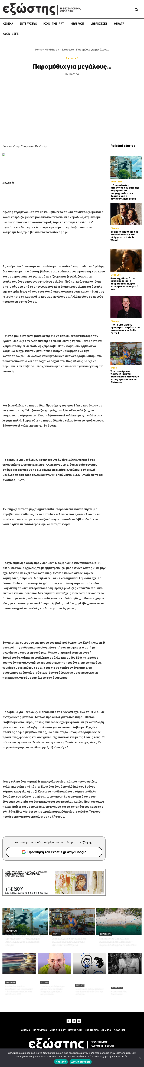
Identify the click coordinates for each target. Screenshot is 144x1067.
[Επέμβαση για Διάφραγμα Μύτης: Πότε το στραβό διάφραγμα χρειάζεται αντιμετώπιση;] (54, 963)
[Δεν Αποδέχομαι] (139, 1057)
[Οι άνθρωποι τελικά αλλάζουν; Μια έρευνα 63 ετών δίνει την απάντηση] (89, 963)
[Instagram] (74, 1021)
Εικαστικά (67, 49)
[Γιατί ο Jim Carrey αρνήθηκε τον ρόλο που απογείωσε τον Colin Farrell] (126, 307)
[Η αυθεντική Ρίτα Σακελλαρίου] (125, 963)
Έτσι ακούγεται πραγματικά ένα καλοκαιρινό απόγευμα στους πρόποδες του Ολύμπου (124, 376)
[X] (79, 1021)
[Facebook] (69, 1021)
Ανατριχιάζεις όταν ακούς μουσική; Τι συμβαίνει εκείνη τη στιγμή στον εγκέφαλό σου (124, 283)
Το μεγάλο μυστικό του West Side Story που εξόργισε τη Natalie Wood (124, 235)
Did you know (117, 988)
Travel (113, 368)
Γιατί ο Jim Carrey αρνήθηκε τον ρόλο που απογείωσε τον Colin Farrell (125, 328)
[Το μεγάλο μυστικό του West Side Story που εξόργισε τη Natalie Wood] (126, 214)
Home (38, 49)
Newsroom (116, 182)
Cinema (114, 228)
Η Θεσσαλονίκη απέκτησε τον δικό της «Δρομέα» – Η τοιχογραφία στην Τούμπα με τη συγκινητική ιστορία (124, 192)
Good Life (115, 275)
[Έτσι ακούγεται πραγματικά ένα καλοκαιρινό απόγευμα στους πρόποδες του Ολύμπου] (126, 353)
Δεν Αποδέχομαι (80, 1061)
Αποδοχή (61, 1061)
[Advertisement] (72, 117)
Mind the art (52, 49)
